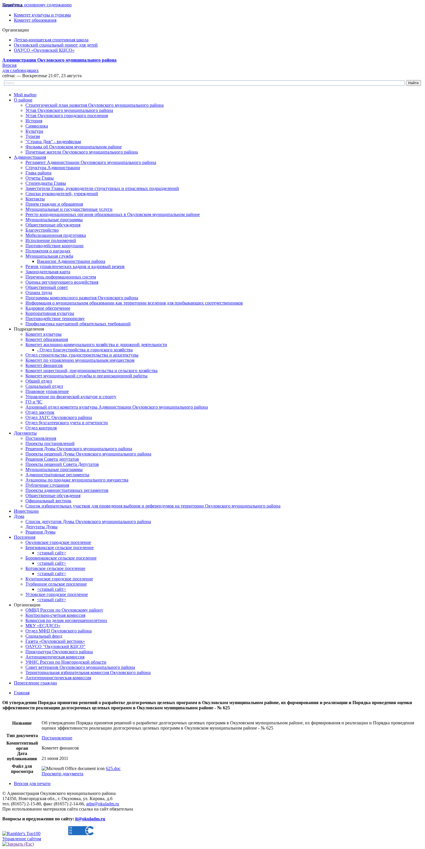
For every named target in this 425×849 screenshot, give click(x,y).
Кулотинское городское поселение (59, 578)
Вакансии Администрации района (71, 261)
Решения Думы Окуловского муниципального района (78, 448)
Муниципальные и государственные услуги (68, 209)
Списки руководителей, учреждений (61, 193)
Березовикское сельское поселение (59, 547)
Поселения (24, 537)
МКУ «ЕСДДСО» (42, 625)
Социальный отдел (44, 386)
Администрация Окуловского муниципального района (59, 60)
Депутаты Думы (41, 526)
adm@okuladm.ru (102, 803)
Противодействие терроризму (55, 318)
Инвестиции (26, 511)
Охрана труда (38, 292)
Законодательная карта (47, 271)
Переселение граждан (35, 682)
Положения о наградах (48, 250)
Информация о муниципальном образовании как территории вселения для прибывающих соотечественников (134, 302)
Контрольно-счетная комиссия (55, 615)
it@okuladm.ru (90, 818)
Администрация (30, 157)
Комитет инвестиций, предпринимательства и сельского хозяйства (91, 370)
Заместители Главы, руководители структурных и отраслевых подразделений (102, 188)
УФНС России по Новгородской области (65, 662)
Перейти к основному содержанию (37, 4)
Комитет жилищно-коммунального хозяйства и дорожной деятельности (96, 344)
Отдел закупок (39, 412)
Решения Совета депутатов (52, 459)
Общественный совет (46, 287)
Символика (36, 125)
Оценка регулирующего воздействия (61, 282)
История (33, 120)
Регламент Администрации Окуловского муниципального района (90, 162)
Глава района (38, 172)
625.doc (113, 768)
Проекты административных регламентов (66, 490)
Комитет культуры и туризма (42, 14)
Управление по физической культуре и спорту (70, 396)
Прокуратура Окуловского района (59, 651)
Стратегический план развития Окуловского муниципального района (94, 105)
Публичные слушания (47, 485)
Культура (34, 131)
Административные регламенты (57, 474)
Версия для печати (32, 783)
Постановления (40, 438)
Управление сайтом (21, 838)
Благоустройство (42, 230)
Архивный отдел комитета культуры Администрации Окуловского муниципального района (116, 407)
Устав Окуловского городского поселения (66, 115)
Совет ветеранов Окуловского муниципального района (80, 667)
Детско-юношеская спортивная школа (51, 39)
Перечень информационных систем (60, 276)
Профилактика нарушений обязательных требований (78, 323)
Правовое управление (47, 391)
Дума (19, 516)
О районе (23, 99)
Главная (21, 692)
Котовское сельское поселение (55, 568)
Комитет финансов (44, 365)
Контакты (35, 198)
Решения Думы (40, 531)
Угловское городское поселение (56, 594)
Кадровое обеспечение (47, 308)
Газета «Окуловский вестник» (55, 641)
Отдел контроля (41, 427)
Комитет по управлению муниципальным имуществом (79, 360)
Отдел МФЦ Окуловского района (58, 630)
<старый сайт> (51, 552)
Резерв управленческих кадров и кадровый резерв (75, 266)
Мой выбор (25, 94)
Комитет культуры (43, 334)
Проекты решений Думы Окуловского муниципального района (88, 453)
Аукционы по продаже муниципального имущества (76, 479)
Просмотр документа (62, 773)
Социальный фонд (43, 636)
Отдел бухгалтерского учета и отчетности (66, 422)
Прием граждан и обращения (54, 204)
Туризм (32, 136)
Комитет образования (35, 20)
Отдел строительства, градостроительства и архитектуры (81, 354)
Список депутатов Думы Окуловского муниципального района (88, 521)
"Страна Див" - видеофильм (53, 141)
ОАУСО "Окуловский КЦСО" (55, 646)
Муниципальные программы (54, 219)
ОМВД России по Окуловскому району (64, 610)
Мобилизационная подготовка (55, 235)
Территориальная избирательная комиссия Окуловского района (88, 672)
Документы (25, 433)
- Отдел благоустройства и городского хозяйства (85, 349)
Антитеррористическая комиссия (58, 677)
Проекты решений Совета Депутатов (62, 464)
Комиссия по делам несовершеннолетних (66, 620)
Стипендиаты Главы (45, 183)
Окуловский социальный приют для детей (56, 45)
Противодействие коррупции (54, 245)
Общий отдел (38, 381)
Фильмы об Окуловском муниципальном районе (73, 146)
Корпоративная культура (49, 313)
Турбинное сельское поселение (56, 584)
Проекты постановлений (50, 443)
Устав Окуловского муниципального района (69, 110)
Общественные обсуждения (52, 224)
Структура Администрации (52, 167)
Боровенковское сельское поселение (61, 557)
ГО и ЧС (33, 401)
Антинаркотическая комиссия (54, 656)
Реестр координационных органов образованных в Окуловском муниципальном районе (112, 214)
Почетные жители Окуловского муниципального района (81, 152)
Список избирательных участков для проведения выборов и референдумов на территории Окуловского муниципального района (152, 505)
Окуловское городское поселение (58, 542)
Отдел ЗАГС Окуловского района (58, 417)
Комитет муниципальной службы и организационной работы (86, 375)
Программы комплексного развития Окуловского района (81, 297)
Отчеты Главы (39, 178)
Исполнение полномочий (50, 240)
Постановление (57, 737)
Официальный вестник (48, 500)
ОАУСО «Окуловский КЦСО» (44, 50)
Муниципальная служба (49, 256)
